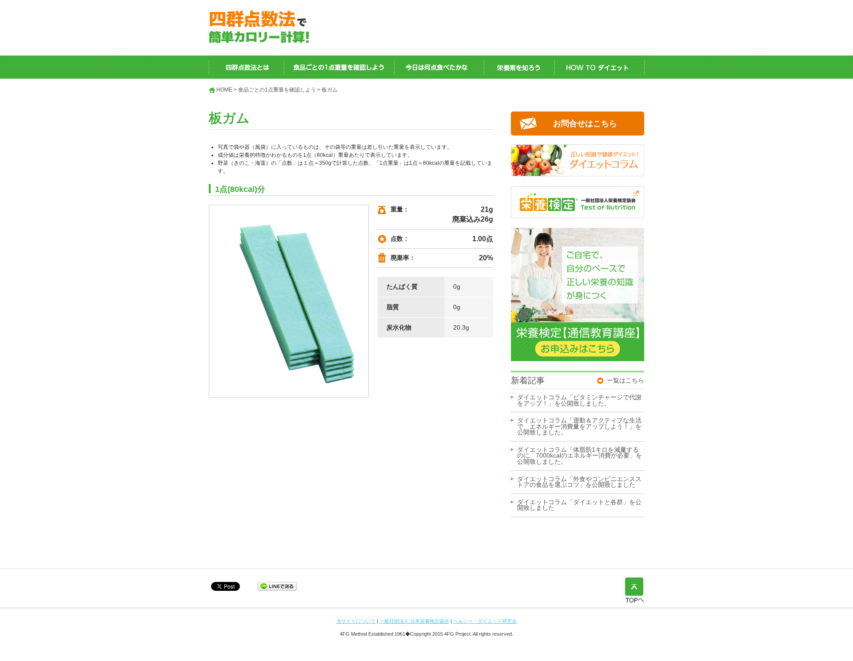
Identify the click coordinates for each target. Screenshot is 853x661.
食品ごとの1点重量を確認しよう (277, 90)
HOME (224, 90)
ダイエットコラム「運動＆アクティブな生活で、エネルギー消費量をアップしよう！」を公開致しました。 (579, 427)
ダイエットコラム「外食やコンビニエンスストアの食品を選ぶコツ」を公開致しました (579, 482)
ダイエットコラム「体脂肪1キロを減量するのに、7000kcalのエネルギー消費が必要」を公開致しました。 (579, 456)
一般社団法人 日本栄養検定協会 (414, 621)
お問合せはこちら (585, 123)
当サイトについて (355, 621)
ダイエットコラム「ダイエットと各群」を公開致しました (579, 505)
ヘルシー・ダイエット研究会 (485, 621)
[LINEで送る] (277, 586)
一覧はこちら (625, 380)
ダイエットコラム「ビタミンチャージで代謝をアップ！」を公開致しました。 (579, 400)
